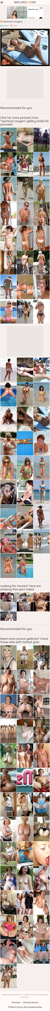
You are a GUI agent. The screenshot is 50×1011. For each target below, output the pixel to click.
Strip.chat (31, 18)
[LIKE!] (1, 26)
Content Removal (31, 1002)
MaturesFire (25, 2)
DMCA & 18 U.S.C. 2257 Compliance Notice (26, 1007)
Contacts (17, 1002)
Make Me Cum (33, 9)
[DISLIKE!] (11, 26)
